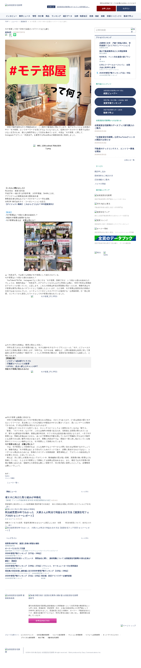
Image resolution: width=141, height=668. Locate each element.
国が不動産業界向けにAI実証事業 (113, 51)
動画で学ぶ (128, 16)
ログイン (126, 9)
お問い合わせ (118, 648)
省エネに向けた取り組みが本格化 (23, 497)
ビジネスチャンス (27, 635)
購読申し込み (100, 171)
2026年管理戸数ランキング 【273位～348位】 (23, 553)
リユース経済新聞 (58, 635)
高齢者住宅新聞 (53, 637)
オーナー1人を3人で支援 (15, 548)
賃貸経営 (24, 21)
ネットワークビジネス (111, 635)
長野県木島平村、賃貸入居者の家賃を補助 (22, 543)
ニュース (14, 21)
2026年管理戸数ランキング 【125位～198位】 (50, 571)
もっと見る (84, 491)
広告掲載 (28, 648)
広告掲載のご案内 (102, 180)
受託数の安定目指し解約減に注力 (18, 571)
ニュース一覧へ (13, 483)
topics (7, 476)
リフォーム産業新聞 (93, 635)
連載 (103, 16)
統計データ (67, 16)
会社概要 (36, 648)
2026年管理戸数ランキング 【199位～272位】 (23, 566)
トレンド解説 (9, 478)
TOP (6, 21)
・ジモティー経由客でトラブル (18, 361)
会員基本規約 (96, 648)
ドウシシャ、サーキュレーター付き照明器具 (60, 566)
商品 (47, 16)
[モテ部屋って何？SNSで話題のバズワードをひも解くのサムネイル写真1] (48, 83)
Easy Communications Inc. (91, 652)
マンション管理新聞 (75, 635)
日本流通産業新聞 (43, 635)
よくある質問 (129, 648)
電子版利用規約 (107, 648)
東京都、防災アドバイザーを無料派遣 (56, 576)
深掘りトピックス (114, 16)
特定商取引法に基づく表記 (81, 648)
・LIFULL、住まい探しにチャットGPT (21, 366)
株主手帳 (41, 637)
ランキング (56, 16)
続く (8, 507)
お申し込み (106, 9)
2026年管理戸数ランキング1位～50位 (115, 73)
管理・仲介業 (38, 16)
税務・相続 (94, 16)
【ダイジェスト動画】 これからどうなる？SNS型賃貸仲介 (29, 204)
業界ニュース (24, 16)
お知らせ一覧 (129, 160)
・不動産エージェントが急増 (17, 364)
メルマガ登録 (100, 184)
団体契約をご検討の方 (104, 176)
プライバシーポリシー (63, 648)
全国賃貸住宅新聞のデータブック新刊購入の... (73, 7)
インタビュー (11, 16)
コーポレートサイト (47, 648)
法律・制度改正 (80, 16)
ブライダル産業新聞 (28, 637)
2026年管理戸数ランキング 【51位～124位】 (23, 576)
